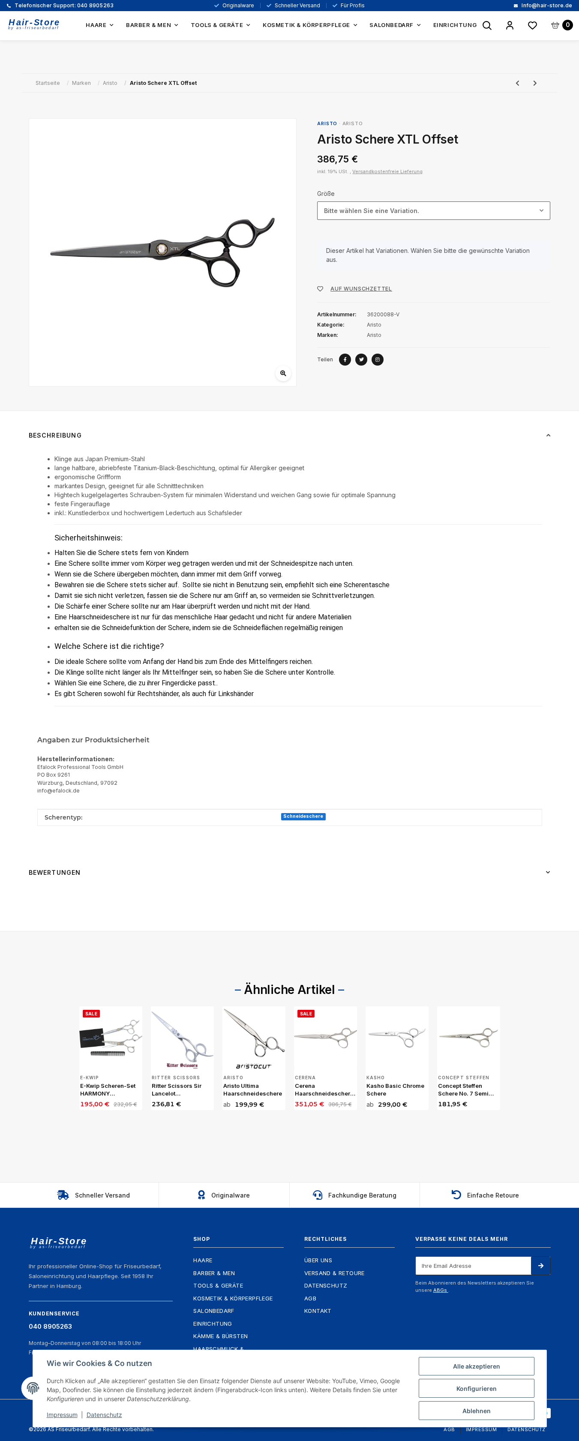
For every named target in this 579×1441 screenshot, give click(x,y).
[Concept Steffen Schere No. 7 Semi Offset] (468, 1037)
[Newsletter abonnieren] (540, 1266)
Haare (202, 1260)
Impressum (481, 1429)
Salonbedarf (213, 1310)
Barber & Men (214, 1273)
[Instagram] (378, 360)
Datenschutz (325, 1285)
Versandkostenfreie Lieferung (387, 171)
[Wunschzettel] (532, 25)
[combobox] (433, 210)
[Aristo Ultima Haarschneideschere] (253, 1037)
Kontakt (318, 1310)
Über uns (318, 1260)
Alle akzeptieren (476, 1366)
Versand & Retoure (334, 1273)
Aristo (352, 123)
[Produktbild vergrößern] (163, 252)
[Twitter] (361, 360)
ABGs (440, 1290)
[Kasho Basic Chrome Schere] (397, 1037)
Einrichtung (212, 1323)
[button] (509, 25)
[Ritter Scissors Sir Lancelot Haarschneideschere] (182, 1037)
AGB (310, 1298)
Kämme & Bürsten (220, 1336)
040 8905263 (63, 5)
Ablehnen (476, 1410)
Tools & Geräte (218, 1285)
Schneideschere (303, 816)
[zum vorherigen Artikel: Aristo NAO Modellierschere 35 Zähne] (517, 83)
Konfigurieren (476, 1388)
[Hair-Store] (34, 24)
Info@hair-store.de (546, 5)
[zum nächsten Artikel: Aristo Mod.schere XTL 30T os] (535, 83)
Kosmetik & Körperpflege (233, 1298)
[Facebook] (345, 360)
